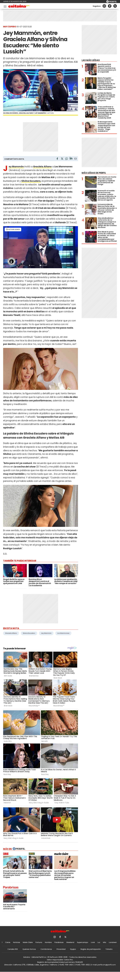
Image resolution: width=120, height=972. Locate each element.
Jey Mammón (46, 633)
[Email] (75, 159)
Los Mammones (63, 633)
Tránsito (108, 949)
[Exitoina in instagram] (104, 6)
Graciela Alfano (11, 633)
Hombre (48, 942)
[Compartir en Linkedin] (71, 158)
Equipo (73, 949)
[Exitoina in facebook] (109, 6)
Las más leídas (91, 60)
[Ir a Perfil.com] (111, 2)
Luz (99, 942)
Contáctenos (46, 949)
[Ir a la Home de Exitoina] (19, 6)
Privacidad (61, 949)
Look (93, 942)
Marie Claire (28, 942)
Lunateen (113, 942)
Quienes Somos (29, 949)
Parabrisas (59, 942)
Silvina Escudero (31, 181)
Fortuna (39, 942)
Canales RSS (13, 949)
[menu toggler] (4, 6)
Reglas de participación (91, 949)
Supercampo (82, 942)
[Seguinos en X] (115, 6)
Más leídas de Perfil (94, 172)
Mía (104, 942)
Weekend (70, 942)
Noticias (16, 942)
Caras (7, 942)
